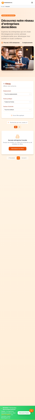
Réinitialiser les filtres (17, 148)
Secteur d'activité (8, 106)
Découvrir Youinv (24, 413)
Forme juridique (7, 98)
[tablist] (17, 127)
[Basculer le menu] (32, 2)
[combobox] (17, 94)
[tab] (15, 127)
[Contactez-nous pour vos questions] (31, 410)
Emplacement (7, 91)
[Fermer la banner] (32, 413)
